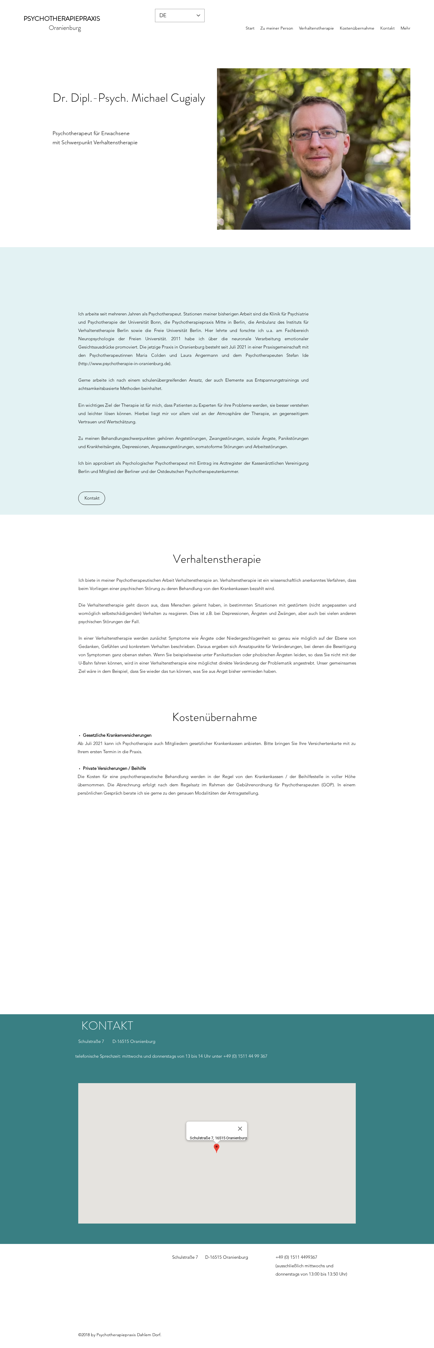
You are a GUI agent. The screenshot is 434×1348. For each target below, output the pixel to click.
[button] (91, 498)
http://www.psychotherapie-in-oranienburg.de (124, 363)
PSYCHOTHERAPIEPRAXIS (62, 18)
